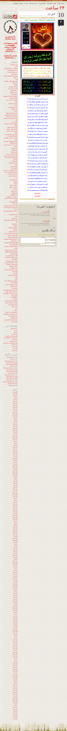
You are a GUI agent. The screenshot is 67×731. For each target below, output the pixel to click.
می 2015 (15, 637)
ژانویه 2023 (15, 464)
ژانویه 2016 (15, 621)
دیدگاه (61, 22)
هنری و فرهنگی (14, 306)
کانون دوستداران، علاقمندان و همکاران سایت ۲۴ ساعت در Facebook (10, 47)
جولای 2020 (15, 519)
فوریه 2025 (15, 426)
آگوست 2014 (14, 654)
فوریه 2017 (15, 597)
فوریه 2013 (15, 688)
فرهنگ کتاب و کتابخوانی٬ (12, 227)
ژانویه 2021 (15, 507)
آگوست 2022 (14, 473)
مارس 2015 (15, 640)
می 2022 (15, 479)
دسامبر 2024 (15, 430)
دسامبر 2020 (15, 509)
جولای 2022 (15, 475)
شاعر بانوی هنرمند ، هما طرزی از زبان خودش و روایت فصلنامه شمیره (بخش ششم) (10, 337)
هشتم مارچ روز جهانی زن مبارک (11, 302)
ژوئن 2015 (15, 635)
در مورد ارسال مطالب (33, 3)
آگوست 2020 (14, 517)
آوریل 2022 (15, 481)
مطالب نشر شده (42, 3)
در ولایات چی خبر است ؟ (12, 174)
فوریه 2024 (15, 449)
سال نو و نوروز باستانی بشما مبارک (10, 205)
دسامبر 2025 (15, 407)
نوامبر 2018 (15, 557)
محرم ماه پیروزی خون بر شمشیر (11, 249)
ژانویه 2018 (15, 576)
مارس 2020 (15, 526)
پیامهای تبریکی (14, 121)
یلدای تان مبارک (14, 321)
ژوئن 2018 (15, 566)
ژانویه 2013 (15, 690)
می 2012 (15, 705)
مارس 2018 (15, 572)
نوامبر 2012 (15, 694)
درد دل (16, 177)
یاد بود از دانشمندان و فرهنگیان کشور (10, 314)
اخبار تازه (21, 3)
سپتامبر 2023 (15, 458)
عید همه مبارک (14, 223)
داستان (16, 164)
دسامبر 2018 (15, 555)
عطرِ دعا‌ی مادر (14, 334)
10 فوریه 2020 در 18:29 (46, 212)
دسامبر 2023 (15, 452)
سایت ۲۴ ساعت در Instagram (10, 56)
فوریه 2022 (15, 485)
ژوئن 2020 (15, 521)
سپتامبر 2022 (15, 471)
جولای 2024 (15, 439)
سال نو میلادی (14, 203)
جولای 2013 (15, 678)
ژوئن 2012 (15, 703)
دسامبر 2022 (15, 466)
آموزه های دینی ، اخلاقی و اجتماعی (10, 68)
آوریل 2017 (15, 593)
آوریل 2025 (15, 422)
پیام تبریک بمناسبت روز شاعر (11, 113)
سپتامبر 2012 (15, 697)
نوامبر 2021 (15, 488)
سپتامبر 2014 (15, 652)
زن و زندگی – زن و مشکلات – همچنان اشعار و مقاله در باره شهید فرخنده (10, 198)
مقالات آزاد (15, 273)
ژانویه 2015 (15, 644)
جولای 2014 (15, 656)
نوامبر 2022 (15, 468)
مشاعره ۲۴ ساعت (13, 253)
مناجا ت (16, 277)
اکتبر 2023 (15, 456)
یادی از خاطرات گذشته (13, 316)
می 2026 (15, 397)
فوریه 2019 (15, 551)
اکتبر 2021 (15, 490)
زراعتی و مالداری (14, 191)
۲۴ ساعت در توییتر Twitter (10, 37)
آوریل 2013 (15, 684)
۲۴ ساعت (55, 7)
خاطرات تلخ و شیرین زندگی (12, 154)
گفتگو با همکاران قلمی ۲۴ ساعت (11, 242)
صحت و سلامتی (14, 218)
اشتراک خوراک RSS (8, 17)
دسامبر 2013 (15, 669)
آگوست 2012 (14, 699)
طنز (16, 222)
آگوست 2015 (14, 631)
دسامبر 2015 (15, 623)
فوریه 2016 (15, 620)
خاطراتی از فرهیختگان (13, 162)
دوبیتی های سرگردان (13, 341)
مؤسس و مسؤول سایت (51, 3)
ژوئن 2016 (15, 612)
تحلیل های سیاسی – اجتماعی (11, 129)
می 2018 (15, 568)
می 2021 (15, 500)
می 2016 (15, 614)
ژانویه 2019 (15, 553)
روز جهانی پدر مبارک (13, 185)
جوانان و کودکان (14, 148)
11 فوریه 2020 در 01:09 (46, 221)
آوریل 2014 (15, 661)
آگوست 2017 (14, 585)
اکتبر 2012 (15, 696)
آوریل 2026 (15, 399)
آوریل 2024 (15, 445)
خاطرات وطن (14, 161)
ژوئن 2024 (15, 441)
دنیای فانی (15, 332)
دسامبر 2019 (15, 532)
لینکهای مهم (15, 3)
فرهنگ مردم (15, 229)
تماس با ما (26, 3)
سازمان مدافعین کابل (13, 201)
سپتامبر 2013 (15, 675)
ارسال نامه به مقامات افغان (12, 70)
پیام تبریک (15, 111)
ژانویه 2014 (15, 667)
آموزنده (16, 66)
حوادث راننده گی (14, 152)
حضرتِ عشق (14, 346)
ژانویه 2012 (15, 713)
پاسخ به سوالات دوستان (12, 107)
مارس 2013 (15, 686)
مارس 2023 (15, 460)
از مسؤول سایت (14, 74)
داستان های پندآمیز (13, 166)
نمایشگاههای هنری (14, 297)
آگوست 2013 (14, 677)
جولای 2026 (15, 393)
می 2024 (15, 443)
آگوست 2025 (14, 414)
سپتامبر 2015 (15, 629)
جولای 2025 (15, 416)
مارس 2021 (15, 504)
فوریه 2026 (15, 403)
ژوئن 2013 (15, 680)
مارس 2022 (15, 483)
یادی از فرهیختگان (14, 317)
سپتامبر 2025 (15, 412)
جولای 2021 (15, 496)
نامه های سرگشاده (13, 286)
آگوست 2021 (14, 494)
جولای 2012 (15, 701)
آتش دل (51, 13)
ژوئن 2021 (15, 498)
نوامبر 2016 (15, 602)
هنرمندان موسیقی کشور (12, 304)
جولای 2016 (15, 610)
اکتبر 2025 (15, 411)
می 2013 (15, 682)
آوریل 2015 (15, 639)
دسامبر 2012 (15, 692)
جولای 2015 (15, 633)
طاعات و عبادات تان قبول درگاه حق (10, 220)
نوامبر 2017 (15, 580)
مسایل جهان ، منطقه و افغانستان (11, 251)
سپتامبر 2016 (15, 606)
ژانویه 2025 (15, 428)
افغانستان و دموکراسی (13, 86)
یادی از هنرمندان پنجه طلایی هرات (10, 319)
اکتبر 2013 (15, 673)
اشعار (43, 17)
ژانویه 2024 (15, 450)
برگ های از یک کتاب (13, 98)
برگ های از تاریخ (14, 94)
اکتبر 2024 (15, 433)
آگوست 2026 (14, 392)
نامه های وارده (14, 288)
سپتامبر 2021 (15, 492)
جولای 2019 (15, 542)
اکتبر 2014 (15, 650)
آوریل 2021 (15, 502)
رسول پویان (50, 199)
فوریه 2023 (15, 462)
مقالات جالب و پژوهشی (12, 275)
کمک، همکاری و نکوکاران (12, 237)
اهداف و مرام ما (60, 3)
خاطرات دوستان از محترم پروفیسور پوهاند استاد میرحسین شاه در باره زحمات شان (10, 157)
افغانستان (15, 84)
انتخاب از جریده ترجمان (12, 88)
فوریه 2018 (15, 574)
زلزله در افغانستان (13, 194)
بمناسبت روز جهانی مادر (12, 103)
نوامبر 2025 (15, 409)
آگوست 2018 (14, 563)
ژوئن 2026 (15, 395)
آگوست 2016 (14, 608)
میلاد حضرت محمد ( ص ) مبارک (11, 284)
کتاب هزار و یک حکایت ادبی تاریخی (10, 233)
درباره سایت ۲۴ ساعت (13, 175)
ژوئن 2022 (15, 477)
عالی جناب (15, 348)
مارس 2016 (15, 618)
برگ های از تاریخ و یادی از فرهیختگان (10, 96)
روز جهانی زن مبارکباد (13, 187)
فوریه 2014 (15, 665)
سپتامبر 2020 (15, 515)
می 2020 (15, 523)
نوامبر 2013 (15, 671)
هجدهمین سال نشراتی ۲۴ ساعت (11, 300)
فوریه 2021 (15, 506)
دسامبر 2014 (15, 646)
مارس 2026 (15, 401)
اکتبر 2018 (15, 559)
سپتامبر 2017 (15, 583)
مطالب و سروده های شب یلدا (11, 255)
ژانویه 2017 (15, 599)
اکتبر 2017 (15, 582)
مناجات (16, 279)
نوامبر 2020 (15, 511)
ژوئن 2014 (15, 658)
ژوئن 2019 (15, 544)
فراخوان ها (15, 225)
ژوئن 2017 (15, 589)
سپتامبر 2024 (15, 435)
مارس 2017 (15, 595)
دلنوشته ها (15, 181)
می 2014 (15, 659)
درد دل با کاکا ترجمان (13, 179)
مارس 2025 (15, 424)
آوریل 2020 (15, 525)
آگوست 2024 (14, 437)
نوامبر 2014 (15, 648)
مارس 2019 (15, 549)
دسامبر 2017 (15, 578)
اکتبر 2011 (15, 718)
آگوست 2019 (14, 540)
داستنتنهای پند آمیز (14, 168)
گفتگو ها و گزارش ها (13, 244)
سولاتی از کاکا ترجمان (13, 214)
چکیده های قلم (14, 150)
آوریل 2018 (15, 570)
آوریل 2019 (15, 547)
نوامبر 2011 (15, 716)
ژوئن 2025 (15, 418)
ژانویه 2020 (15, 530)
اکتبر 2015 (15, 627)
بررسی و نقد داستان (13, 92)
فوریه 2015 (15, 642)
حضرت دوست (14, 350)
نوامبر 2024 (15, 431)
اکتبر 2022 (15, 469)
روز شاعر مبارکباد (14, 328)
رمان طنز (15, 183)
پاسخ (54, 218)
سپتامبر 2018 (15, 561)
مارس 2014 (15, 663)
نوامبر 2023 (15, 454)
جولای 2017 (15, 587)
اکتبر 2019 (15, 536)
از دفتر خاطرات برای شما (12, 72)
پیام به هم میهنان (14, 109)
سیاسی (16, 216)
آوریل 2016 (15, 616)
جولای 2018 (15, 564)
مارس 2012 (15, 709)
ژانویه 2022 (15, 487)
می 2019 (15, 545)
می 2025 (15, 420)
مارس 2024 (15, 447)
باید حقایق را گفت (14, 90)
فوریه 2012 (15, 711)
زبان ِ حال (15, 330)
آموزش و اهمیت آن (13, 64)
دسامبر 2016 (15, 601)
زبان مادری (15, 189)
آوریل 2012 (15, 707)
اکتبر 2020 (15, 513)
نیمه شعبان (15, 298)
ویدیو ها (16, 310)
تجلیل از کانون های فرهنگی (12, 127)
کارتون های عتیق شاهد (13, 231)
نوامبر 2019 (15, 534)
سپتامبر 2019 (15, 538)
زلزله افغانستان (14, 193)
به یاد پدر (15, 105)
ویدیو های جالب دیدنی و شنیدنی (11, 312)
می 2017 (15, 591)
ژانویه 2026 (15, 405)
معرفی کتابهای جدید (13, 267)
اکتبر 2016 (15, 604)
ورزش (16, 308)
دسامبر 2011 (15, 715)
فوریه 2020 (15, 528)
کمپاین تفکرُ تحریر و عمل (12, 235)
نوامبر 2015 (15, 625)
